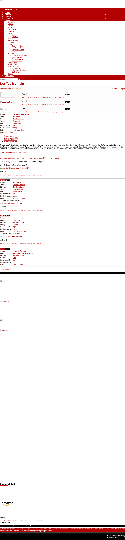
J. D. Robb (16, 117)
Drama (10, 26)
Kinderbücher (13, 40)
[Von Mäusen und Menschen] (11, 237)
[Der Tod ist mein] (6, 132)
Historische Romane (19, 55)
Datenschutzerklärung (117, 536)
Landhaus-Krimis (18, 48)
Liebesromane (17, 57)
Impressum (113, 537)
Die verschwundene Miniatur (10, 200)
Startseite (3, 526)
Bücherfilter (9, 76)
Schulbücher (12, 65)
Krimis (10, 44)
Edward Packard (19, 185)
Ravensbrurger (18, 189)
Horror (10, 33)
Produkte (12, 526)
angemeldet (11, 162)
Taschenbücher (18, 119)
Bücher (8, 15)
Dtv (14, 258)
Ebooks (8, 16)
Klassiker (11, 42)
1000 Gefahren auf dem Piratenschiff (13, 165)
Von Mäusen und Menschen (10, 233)
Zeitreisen (15, 72)
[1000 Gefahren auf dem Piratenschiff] (14, 168)
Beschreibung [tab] (9, 136)
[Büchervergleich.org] (24, 7)
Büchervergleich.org (9, 9)
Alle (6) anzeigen (118, 89)
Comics (10, 24)
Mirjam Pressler (30, 253)
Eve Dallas (17, 123)
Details (2, 180)
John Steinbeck (18, 253)
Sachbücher (12, 63)
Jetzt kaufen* (5, 522)
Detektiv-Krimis (17, 46)
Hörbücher (9, 18)
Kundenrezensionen (11, 142)
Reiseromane (17, 61)
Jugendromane (17, 59)
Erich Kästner (18, 220)
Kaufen (67, 95)
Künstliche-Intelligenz (20, 70)
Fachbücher (12, 29)
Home (7, 13)
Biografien (11, 22)
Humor (10, 39)
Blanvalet (16, 121)
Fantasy (11, 31)
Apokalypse (16, 68)
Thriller (10, 74)
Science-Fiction (13, 66)
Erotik (10, 27)
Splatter (15, 37)
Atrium (15, 225)
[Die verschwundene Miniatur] (11, 203)
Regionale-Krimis (18, 50)
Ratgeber (11, 52)
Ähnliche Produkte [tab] (10, 140)
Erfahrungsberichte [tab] (11, 138)
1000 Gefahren (18, 191)
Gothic (14, 35)
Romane (11, 53)
